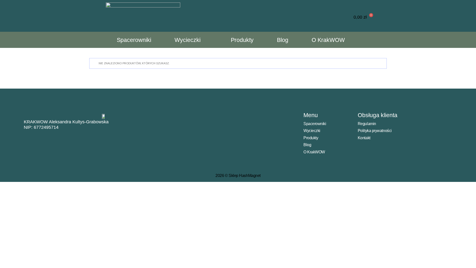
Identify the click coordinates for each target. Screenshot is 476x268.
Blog (282, 40)
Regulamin (367, 124)
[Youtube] (333, 17)
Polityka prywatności (375, 131)
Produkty (242, 40)
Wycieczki (188, 40)
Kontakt (364, 138)
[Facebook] (320, 17)
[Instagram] (306, 17)
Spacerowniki (134, 40)
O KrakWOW (328, 40)
